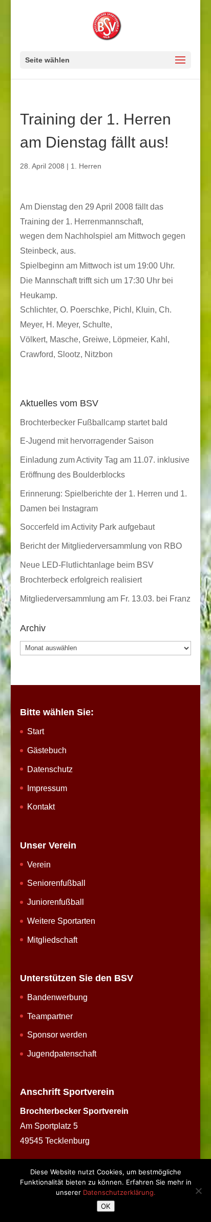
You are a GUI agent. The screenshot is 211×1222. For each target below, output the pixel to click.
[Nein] (198, 1191)
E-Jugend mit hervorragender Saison (87, 441)
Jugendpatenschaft (61, 1053)
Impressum (47, 788)
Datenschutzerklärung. (119, 1192)
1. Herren (86, 166)
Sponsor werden (57, 1034)
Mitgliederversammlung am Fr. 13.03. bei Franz (105, 598)
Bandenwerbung (57, 997)
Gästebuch (47, 750)
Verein (39, 864)
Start (35, 731)
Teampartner (50, 1016)
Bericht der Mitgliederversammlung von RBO (101, 546)
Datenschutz (50, 769)
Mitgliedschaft (52, 940)
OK (106, 1206)
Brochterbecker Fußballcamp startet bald (93, 422)
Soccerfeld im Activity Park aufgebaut (87, 527)
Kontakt (41, 806)
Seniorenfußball (56, 883)
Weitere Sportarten (61, 921)
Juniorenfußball (55, 902)
